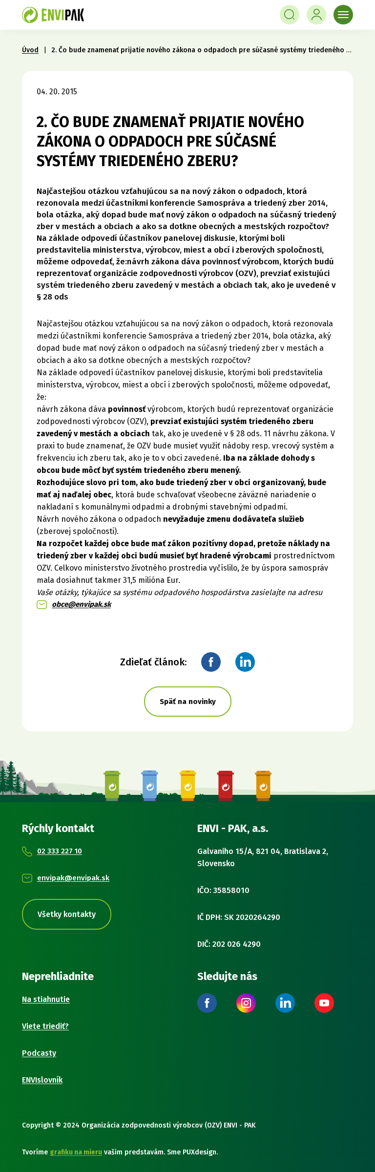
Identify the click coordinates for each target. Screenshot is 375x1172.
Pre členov (316, 14)
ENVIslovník (42, 1080)
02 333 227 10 (59, 851)
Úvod (30, 50)
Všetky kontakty (67, 914)
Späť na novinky (188, 701)
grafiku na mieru (76, 1152)
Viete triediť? (45, 1026)
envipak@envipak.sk (73, 878)
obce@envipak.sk (81, 604)
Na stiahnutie (46, 999)
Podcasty (39, 1053)
